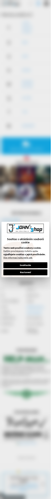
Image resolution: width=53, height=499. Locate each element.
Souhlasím (25, 265)
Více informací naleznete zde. (18, 257)
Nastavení (25, 272)
